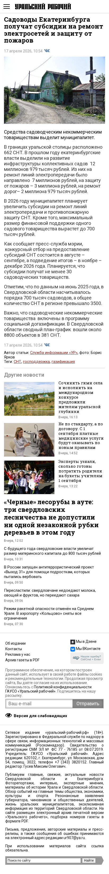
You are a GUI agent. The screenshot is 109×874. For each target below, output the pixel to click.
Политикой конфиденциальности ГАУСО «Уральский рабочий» (48, 689)
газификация (63, 361)
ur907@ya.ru (74, 838)
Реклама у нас (17, 654)
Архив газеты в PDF (22, 660)
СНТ (17, 361)
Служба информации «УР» (54, 352)
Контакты (13, 649)
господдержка (36, 361)
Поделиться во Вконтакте (47, 51)
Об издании (15, 643)
